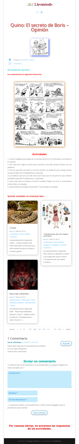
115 (55, 329)
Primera (12, 329)
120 (59, 329)
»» (63, 329)
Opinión (32, 60)
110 (43, 329)
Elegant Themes (33, 441)
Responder (66, 344)
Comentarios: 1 (17, 64)
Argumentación (15, 300)
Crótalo (13, 228)
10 (24, 329)
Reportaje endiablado (19, 293)
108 (34, 329)
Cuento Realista (24, 234)
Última (68, 329)
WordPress (57, 441)
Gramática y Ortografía (51, 245)
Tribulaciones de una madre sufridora (55, 235)
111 (48, 329)
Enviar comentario (39, 413)
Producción (13, 237)
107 (30, 329)
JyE (13, 231)
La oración (63, 245)
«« (17, 329)
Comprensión (24, 60)
